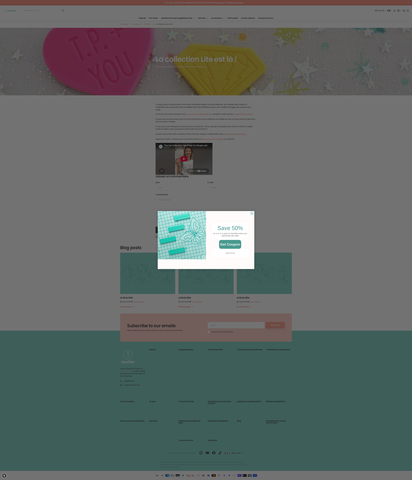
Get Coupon (230, 244)
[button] (4, 475)
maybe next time (230, 253)
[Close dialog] (251, 213)
